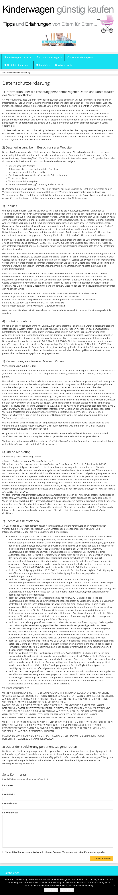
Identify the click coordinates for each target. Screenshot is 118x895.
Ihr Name (7, 785)
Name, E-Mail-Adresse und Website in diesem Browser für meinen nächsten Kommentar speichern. (56, 852)
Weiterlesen (67, 890)
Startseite (6, 72)
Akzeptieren (51, 890)
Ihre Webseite (9, 803)
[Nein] (114, 885)
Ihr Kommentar (10, 812)
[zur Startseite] (59, 18)
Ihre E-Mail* (8, 794)
